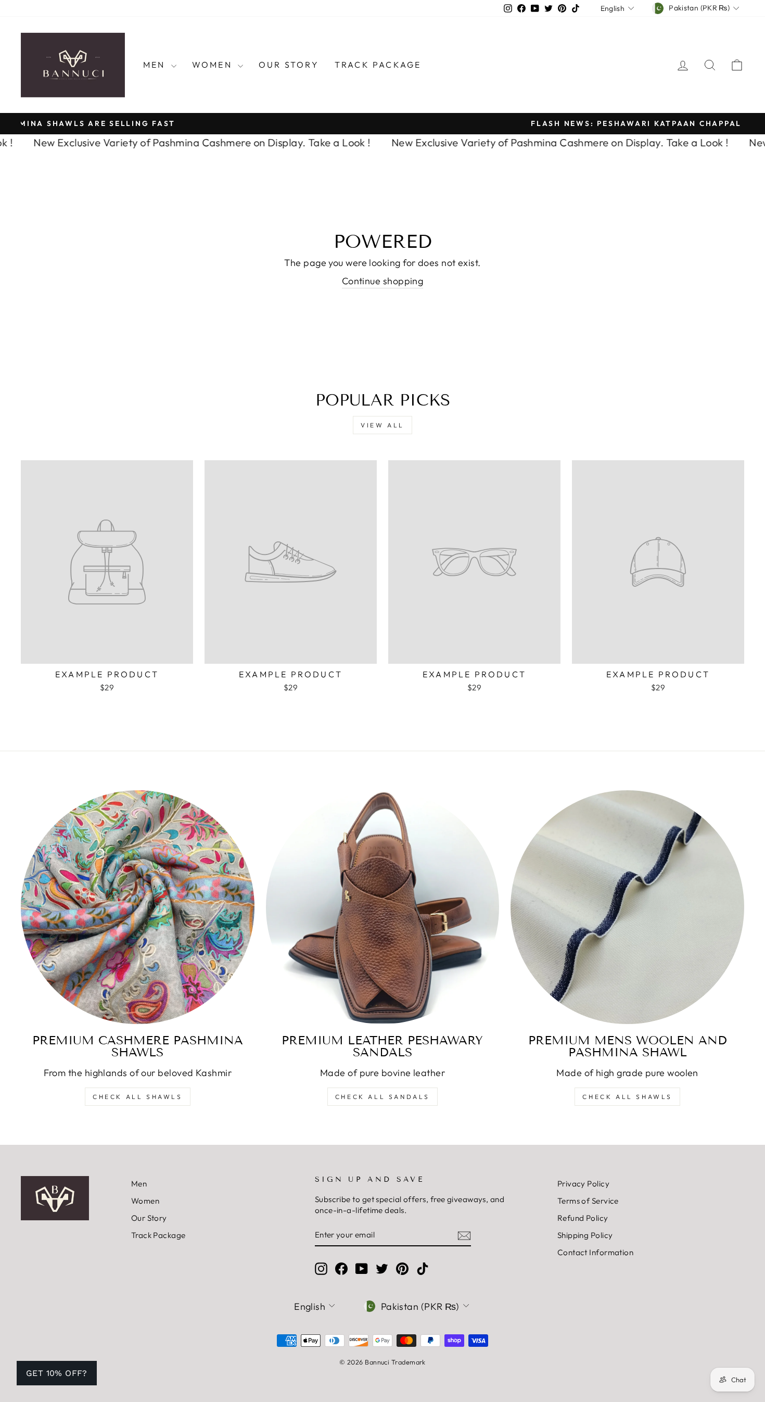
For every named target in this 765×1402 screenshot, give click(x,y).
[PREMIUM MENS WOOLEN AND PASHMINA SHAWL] (627, 907)
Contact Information (595, 1252)
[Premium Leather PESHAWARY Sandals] (383, 907)
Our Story (289, 64)
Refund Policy (582, 1218)
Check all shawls (627, 1097)
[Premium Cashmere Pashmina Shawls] (137, 907)
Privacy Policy (583, 1184)
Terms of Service (588, 1201)
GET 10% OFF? (56, 1373)
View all (382, 425)
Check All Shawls (138, 1097)
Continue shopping (383, 281)
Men (156, 64)
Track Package (378, 64)
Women (213, 64)
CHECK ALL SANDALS (382, 1097)
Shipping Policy (585, 1235)
